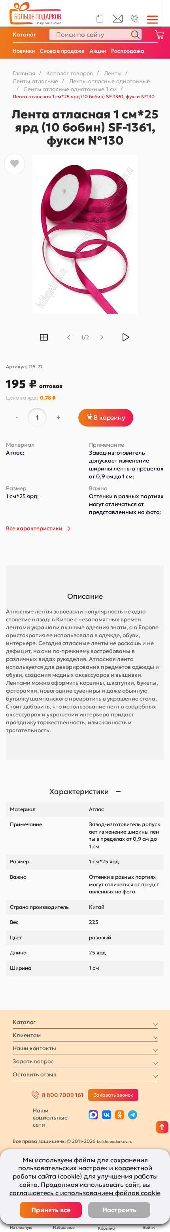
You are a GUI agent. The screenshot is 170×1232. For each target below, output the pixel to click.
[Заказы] (100, 19)
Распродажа (127, 51)
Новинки (24, 51)
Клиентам (27, 1035)
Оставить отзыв (35, 1074)
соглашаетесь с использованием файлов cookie (85, 1193)
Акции (98, 51)
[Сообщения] (118, 20)
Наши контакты (34, 1048)
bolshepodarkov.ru (114, 1141)
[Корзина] (159, 34)
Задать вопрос (33, 1061)
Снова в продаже (62, 51)
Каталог (24, 34)
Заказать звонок (113, 1095)
